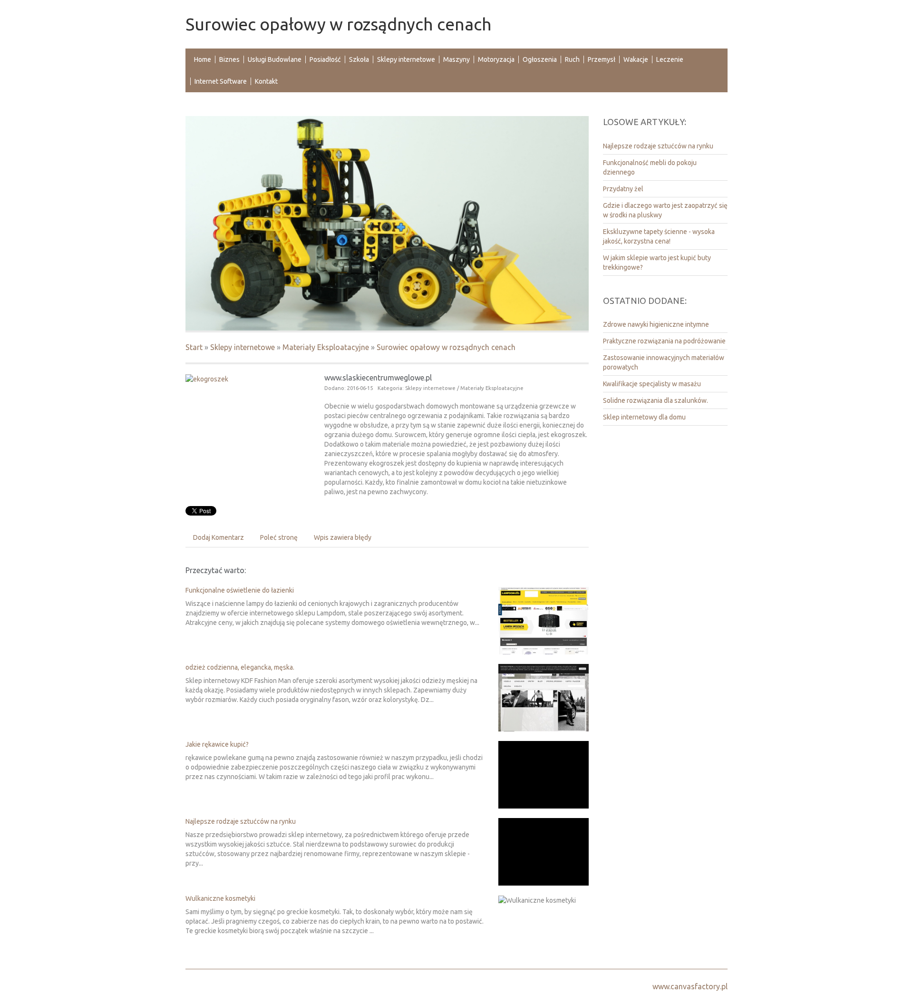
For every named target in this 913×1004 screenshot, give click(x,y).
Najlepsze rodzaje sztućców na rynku (240, 821)
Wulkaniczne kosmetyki (220, 898)
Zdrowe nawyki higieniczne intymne (656, 324)
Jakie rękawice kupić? (217, 744)
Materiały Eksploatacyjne (325, 347)
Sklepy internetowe (242, 347)
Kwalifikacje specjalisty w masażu (652, 384)
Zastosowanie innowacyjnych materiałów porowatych (663, 362)
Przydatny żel (623, 189)
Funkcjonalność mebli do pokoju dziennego (650, 167)
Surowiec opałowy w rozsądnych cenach (446, 347)
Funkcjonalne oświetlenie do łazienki (239, 590)
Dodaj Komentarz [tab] (218, 537)
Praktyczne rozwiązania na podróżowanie (664, 341)
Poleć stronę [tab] (279, 537)
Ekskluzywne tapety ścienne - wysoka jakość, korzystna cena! (659, 236)
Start (194, 347)
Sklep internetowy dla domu (644, 417)
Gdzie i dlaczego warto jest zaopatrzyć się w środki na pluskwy (665, 210)
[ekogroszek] (206, 378)
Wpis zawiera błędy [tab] (342, 537)
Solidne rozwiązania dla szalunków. (655, 400)
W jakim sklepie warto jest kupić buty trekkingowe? (657, 262)
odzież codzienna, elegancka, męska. (239, 667)
